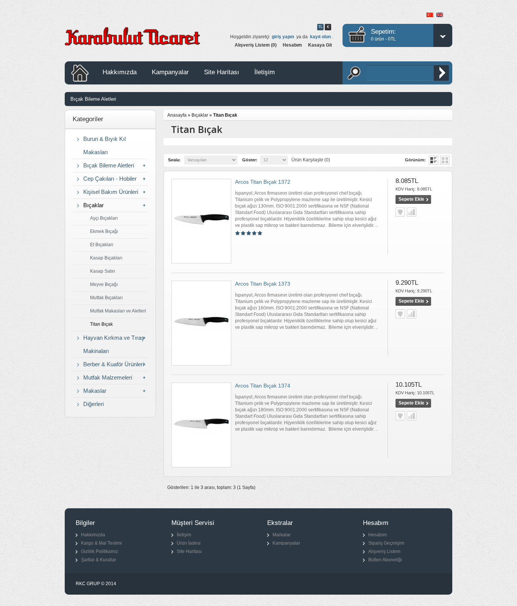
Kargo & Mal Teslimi (101, 543)
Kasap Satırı (102, 271)
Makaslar (94, 390)
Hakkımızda (120, 72)
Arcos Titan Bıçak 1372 (262, 182)
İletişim (264, 72)
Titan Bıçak (101, 324)
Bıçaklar (93, 205)
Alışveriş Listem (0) (256, 45)
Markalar (282, 534)
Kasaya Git (320, 45)
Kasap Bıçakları (106, 258)
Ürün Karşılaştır (411, 212)
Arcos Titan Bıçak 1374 (262, 386)
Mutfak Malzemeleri (107, 377)
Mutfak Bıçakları (106, 297)
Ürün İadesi (189, 543)
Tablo (445, 160)
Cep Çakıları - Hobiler (110, 178)
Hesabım (292, 45)
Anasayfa (177, 115)
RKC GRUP (88, 583)
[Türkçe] (430, 14)
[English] (440, 14)
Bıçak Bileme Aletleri (93, 99)
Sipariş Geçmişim (386, 543)
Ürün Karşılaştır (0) (310, 159)
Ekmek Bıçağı (104, 231)
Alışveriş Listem (384, 551)
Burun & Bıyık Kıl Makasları (104, 145)
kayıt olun (320, 36)
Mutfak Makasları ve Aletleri (118, 311)
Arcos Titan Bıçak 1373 (262, 284)
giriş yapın (283, 36)
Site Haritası (221, 72)
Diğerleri (93, 404)
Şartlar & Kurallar (98, 559)
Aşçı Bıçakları (104, 218)
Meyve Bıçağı (104, 284)
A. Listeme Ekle (400, 212)
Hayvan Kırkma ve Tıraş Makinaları (113, 344)
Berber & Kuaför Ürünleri (113, 364)
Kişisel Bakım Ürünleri (110, 192)
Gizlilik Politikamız (99, 551)
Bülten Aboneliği (385, 559)
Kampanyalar (170, 72)
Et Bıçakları (101, 244)
